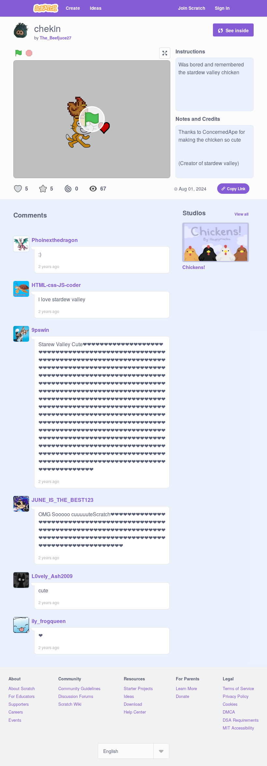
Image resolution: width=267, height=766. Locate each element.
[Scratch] (46, 8)
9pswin (40, 329)
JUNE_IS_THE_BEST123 (62, 500)
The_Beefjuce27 (55, 38)
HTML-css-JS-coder (56, 285)
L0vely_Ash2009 (52, 576)
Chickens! (193, 267)
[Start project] (18, 53)
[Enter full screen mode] (164, 53)
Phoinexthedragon (55, 240)
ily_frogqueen (49, 621)
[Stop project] (29, 53)
